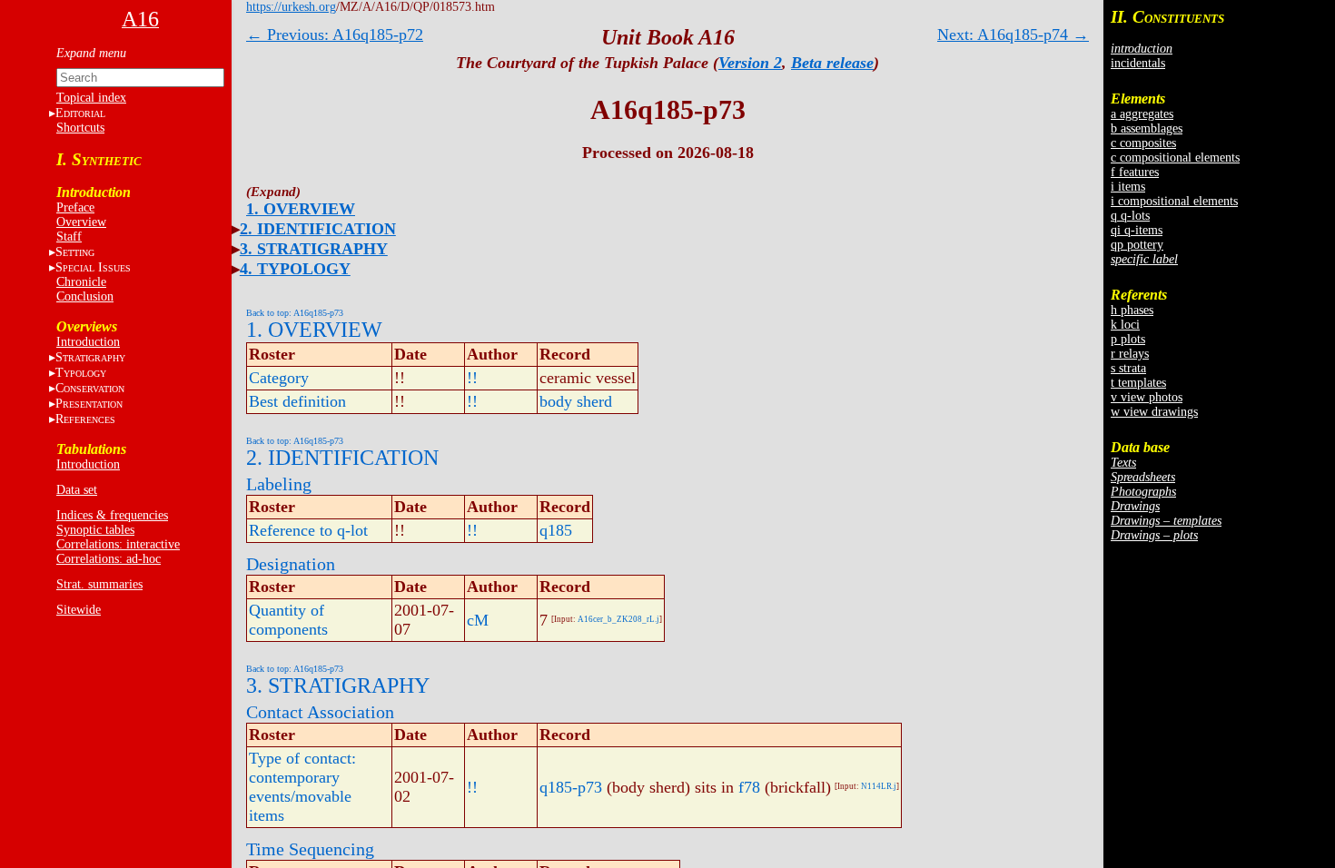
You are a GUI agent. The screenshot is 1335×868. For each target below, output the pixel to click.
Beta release (832, 63)
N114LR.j (878, 786)
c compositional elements (1175, 157)
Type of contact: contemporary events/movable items (302, 786)
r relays (1130, 353)
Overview (81, 222)
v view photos (1146, 397)
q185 (555, 530)
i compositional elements (1174, 201)
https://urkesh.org (291, 7)
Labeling (279, 484)
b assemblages (1146, 128)
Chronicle (81, 282)
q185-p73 (570, 787)
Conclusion (85, 296)
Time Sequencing (310, 849)
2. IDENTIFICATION (318, 229)
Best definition (297, 401)
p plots (1128, 339)
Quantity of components (288, 619)
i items (1128, 186)
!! (472, 378)
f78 (749, 787)
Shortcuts (80, 127)
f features (1135, 172)
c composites (1143, 143)
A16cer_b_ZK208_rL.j (618, 619)
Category (279, 378)
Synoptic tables (95, 530)
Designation (290, 564)
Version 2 (750, 63)
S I (93, 267)
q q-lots (1130, 215)
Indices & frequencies (112, 515)
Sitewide (78, 609)
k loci (1125, 324)
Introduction (88, 342)
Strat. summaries (99, 584)
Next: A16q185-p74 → (1013, 34)
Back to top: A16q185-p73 (294, 313)
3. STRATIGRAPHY (314, 249)
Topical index (91, 97)
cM (478, 620)
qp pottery (1137, 245)
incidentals (1138, 63)
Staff (69, 236)
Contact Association (320, 712)
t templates (1138, 383)
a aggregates (1142, 114)
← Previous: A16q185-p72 (334, 34)
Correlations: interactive (118, 544)
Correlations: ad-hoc (108, 559)
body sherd (575, 401)
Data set (76, 490)
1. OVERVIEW (300, 209)
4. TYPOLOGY (295, 269)
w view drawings (1154, 412)
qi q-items (1136, 230)
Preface (75, 207)
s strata (1128, 368)
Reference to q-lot (308, 530)
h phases (1132, 310)
